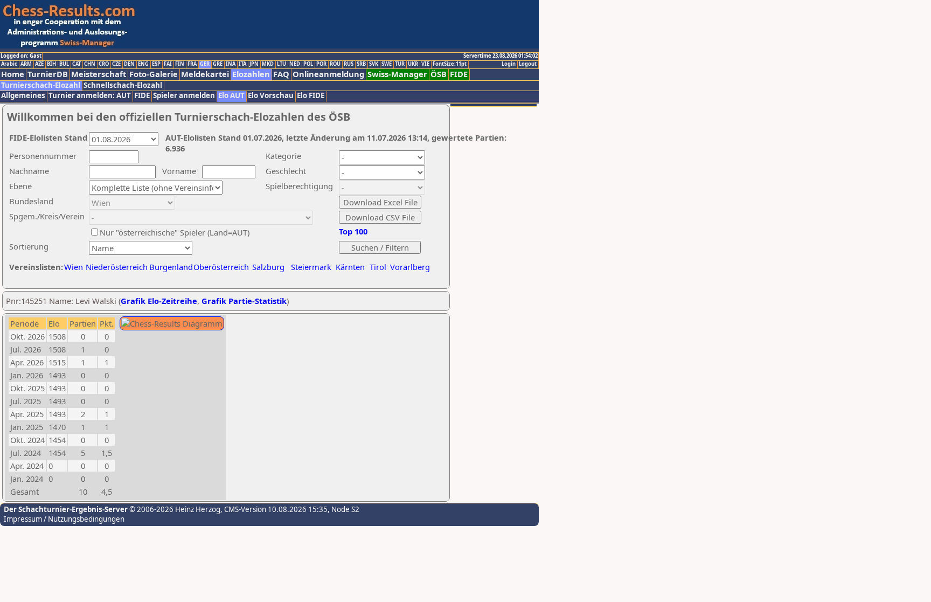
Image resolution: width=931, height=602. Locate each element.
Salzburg (268, 266)
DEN (129, 64)
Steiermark (311, 266)
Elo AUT (231, 95)
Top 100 (353, 231)
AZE (39, 64)
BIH (51, 64)
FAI (168, 64)
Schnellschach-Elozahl (123, 85)
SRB (361, 64)
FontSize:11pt (450, 64)
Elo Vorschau (271, 95)
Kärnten (350, 266)
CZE (116, 64)
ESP (156, 64)
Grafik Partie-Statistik (244, 300)
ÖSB (438, 74)
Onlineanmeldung (328, 74)
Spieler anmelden (184, 95)
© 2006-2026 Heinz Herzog (174, 509)
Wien (73, 266)
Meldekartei (205, 74)
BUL (64, 64)
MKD (268, 64)
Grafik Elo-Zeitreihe (159, 300)
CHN (89, 64)
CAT (76, 64)
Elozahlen (251, 74)
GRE (218, 64)
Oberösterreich (221, 266)
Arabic (9, 64)
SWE (386, 64)
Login (509, 64)
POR (321, 64)
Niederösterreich (115, 266)
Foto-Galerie (153, 74)
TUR (400, 64)
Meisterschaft (98, 74)
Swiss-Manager (397, 74)
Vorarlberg (410, 266)
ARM (26, 64)
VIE (425, 64)
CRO (104, 64)
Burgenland (171, 266)
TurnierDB (47, 74)
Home (12, 74)
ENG (143, 64)
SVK (373, 64)
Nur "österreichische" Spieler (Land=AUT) (174, 232)
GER (205, 64)
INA (230, 64)
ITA (242, 64)
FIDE (459, 74)
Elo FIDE (310, 95)
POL (308, 64)
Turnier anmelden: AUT (89, 95)
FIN (179, 64)
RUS (348, 64)
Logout (528, 64)
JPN (254, 64)
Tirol (378, 266)
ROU (335, 64)
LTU (281, 64)
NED (294, 64)
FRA (192, 64)
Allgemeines (23, 95)
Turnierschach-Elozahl (40, 85)
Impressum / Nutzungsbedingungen (64, 519)
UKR (413, 64)
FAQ (281, 74)
